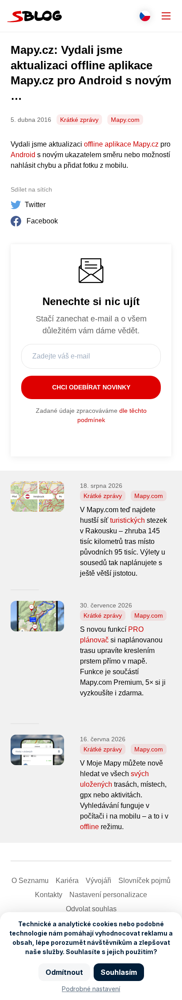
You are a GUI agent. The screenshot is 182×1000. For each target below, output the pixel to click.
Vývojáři (98, 880)
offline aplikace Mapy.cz (121, 144)
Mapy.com (125, 119)
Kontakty (48, 894)
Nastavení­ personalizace (108, 894)
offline (89, 826)
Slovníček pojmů (144, 880)
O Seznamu (30, 880)
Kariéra (67, 880)
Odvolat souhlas (91, 909)
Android (23, 154)
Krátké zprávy (79, 119)
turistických (127, 520)
